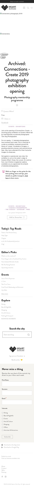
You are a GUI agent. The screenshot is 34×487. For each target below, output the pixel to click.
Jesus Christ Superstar (8, 278)
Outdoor (21, 209)
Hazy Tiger (4, 235)
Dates (6, 119)
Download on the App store (12, 445)
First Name (5, 380)
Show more (4, 294)
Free (28, 209)
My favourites (16, 360)
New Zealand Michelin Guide (10, 262)
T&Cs (3, 470)
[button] (28, 8)
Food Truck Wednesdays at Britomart (12, 287)
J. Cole (3, 281)
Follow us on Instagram (6, 477)
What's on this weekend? (8, 256)
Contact (3, 468)
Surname (4, 389)
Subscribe (7, 437)
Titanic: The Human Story (9, 232)
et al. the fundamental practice (10, 241)
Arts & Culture (5, 313)
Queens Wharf (8, 111)
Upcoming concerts (7, 268)
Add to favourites (17, 105)
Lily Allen (4, 290)
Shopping (4, 310)
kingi (2, 244)
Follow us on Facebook (2, 477)
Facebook (4, 122)
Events (11, 126)
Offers (6, 427)
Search (29, 335)
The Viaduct (10, 209)
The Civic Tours (5, 284)
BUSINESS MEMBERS (8, 319)
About (3, 466)
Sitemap (3, 472)
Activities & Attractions (11, 430)
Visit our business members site (10, 458)
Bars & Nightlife (6, 307)
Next (3, 57)
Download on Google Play (11, 447)
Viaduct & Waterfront (18, 208)
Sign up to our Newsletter (16, 356)
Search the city (17, 328)
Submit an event (6, 456)
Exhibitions (20, 126)
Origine (3, 238)
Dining (3, 304)
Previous (4, 54)
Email (3, 398)
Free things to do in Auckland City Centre (13, 259)
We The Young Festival (8, 265)
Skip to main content (17, 1)
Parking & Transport (7, 316)
